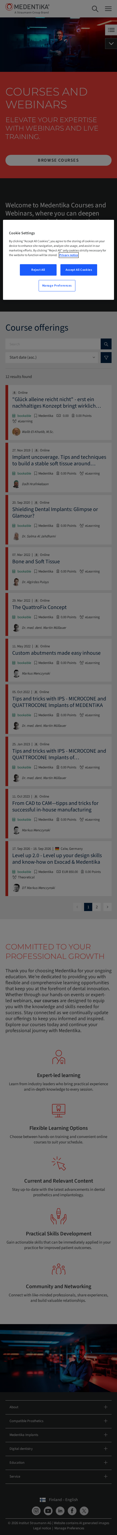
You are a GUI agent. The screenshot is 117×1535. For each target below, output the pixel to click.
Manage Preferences (57, 285)
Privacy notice (68, 255)
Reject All (38, 269)
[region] (58, 260)
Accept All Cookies (79, 269)
